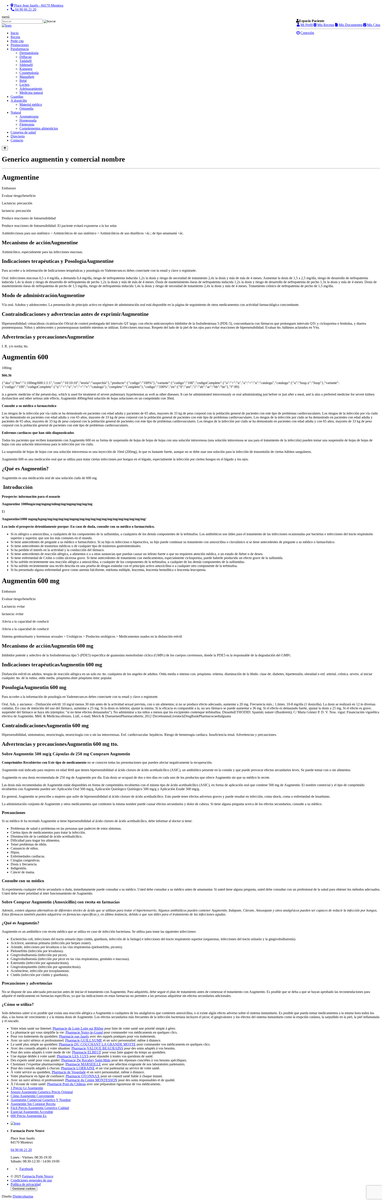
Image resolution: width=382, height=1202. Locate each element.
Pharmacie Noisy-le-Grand (84, 1032)
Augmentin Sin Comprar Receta (33, 1104)
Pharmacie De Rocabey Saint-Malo (86, 1060)
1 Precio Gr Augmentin (27, 1088)
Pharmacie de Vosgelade (69, 1072)
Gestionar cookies (24, 1188)
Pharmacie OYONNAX (83, 1076)
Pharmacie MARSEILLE (83, 1064)
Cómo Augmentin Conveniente (32, 1096)
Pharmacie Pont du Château (66, 1084)
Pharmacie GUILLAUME (83, 1040)
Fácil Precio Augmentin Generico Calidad (40, 1108)
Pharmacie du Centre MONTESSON (91, 1080)
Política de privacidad (26, 1184)
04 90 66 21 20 (21, 1150)
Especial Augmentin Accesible (32, 1112)
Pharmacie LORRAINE (78, 1068)
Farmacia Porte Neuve (37, 1176)
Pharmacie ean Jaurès (74, 1036)
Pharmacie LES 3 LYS (73, 1056)
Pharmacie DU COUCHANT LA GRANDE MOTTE (97, 1044)
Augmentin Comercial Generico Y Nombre (41, 1100)
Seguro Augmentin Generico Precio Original (42, 1092)
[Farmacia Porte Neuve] (6, 25)
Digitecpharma (23, 1196)
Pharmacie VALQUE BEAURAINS (97, 1048)
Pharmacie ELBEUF (86, 1052)
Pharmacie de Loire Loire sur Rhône (78, 1028)
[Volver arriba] (5, 148)
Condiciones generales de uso (31, 1180)
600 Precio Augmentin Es (28, 1116)
